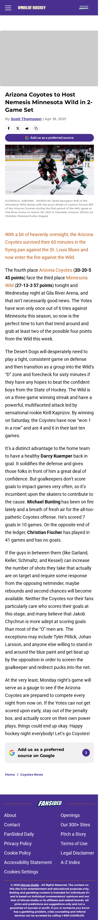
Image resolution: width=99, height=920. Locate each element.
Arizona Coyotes (55, 270)
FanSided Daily (19, 834)
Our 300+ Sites (75, 824)
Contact (12, 824)
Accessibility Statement (28, 862)
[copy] (36, 128)
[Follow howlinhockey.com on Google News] (86, 753)
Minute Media (30, 885)
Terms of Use (74, 843)
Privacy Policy (18, 843)
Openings (70, 815)
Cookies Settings (21, 871)
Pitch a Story (73, 834)
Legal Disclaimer (77, 853)
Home (10, 774)
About (10, 815)
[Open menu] (8, 8)
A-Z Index (70, 862)
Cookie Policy (17, 853)
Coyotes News (31, 774)
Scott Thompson (26, 119)
